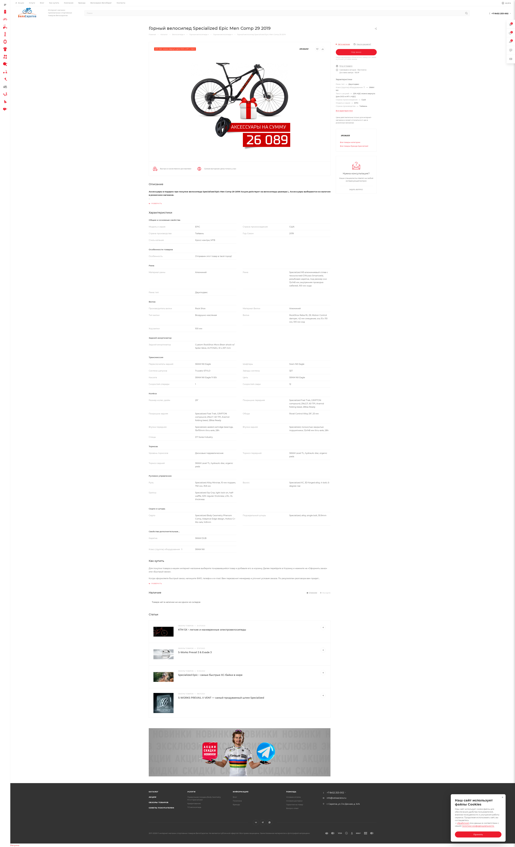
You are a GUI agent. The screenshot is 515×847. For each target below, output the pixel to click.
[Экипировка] (5, 49)
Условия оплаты (293, 797)
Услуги (191, 792)
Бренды (236, 804)
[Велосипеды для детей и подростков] (5, 27)
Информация (241, 792)
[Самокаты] (5, 72)
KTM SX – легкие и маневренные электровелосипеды (212, 629)
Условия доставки (294, 801)
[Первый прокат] (5, 87)
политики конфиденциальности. (478, 826)
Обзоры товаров (158, 802)
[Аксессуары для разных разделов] (5, 109)
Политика (237, 801)
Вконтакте (256, 822)
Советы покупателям (161, 808)
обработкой (463, 823)
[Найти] (466, 13)
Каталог (154, 792)
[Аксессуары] (5, 34)
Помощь (291, 792)
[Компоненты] (5, 94)
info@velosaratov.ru (336, 798)
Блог (235, 797)
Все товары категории (350, 142)
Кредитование (194, 803)
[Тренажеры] (5, 57)
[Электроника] (5, 42)
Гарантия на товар (294, 804)
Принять (478, 834)
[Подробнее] (323, 627)
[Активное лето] (5, 64)
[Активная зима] (5, 79)
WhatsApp (269, 822)
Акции (152, 797)
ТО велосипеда (194, 807)
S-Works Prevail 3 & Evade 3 (195, 652)
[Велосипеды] (5, 19)
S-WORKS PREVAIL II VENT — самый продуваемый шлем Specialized (221, 697)
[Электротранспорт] (5, 12)
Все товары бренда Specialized (354, 146)
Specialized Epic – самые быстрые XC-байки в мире (210, 675)
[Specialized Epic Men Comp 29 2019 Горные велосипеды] (239, 105)
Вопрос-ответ (292, 808)
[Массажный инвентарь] (5, 102)
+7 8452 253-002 (500, 13)
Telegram (263, 822)
